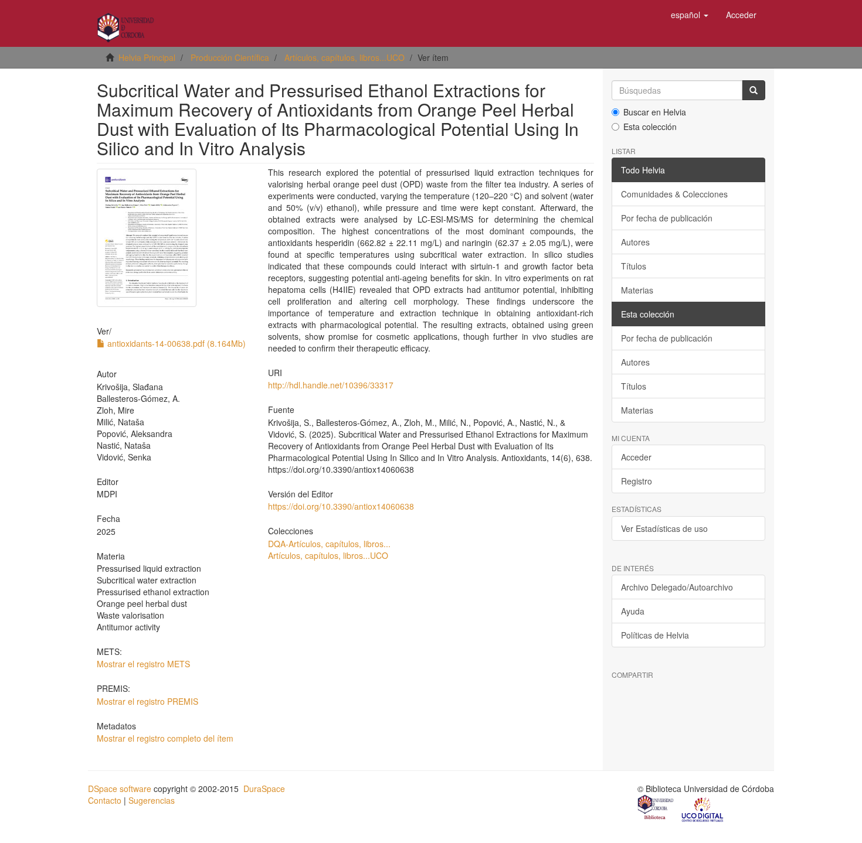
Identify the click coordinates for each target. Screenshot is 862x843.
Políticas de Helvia (655, 635)
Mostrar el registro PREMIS (147, 701)
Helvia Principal (146, 57)
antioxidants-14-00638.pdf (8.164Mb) (175, 343)
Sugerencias (151, 800)
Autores (635, 242)
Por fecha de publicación (666, 218)
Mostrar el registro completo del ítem (165, 738)
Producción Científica (230, 57)
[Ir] (753, 90)
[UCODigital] (703, 808)
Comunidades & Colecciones (674, 194)
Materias (637, 290)
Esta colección (650, 126)
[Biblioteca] (656, 808)
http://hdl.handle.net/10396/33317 (330, 385)
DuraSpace (264, 788)
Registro (636, 481)
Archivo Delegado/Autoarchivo (677, 587)
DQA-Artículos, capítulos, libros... (329, 544)
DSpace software (119, 788)
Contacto (104, 800)
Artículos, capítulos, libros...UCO (344, 57)
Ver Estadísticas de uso (664, 528)
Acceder (636, 457)
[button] (689, 14)
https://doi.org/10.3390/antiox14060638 (341, 506)
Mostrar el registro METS (143, 664)
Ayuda (632, 611)
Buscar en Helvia (654, 112)
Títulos (633, 266)
